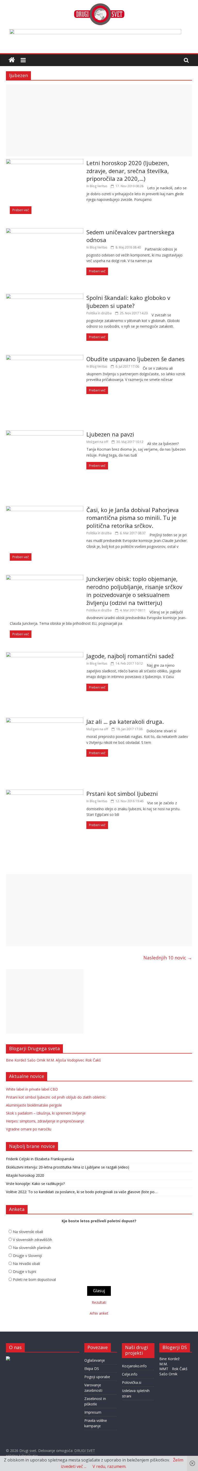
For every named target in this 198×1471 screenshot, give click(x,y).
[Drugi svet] (99, 5)
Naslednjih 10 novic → (167, 958)
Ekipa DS (91, 1368)
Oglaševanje (94, 1360)
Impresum (92, 1412)
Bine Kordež (16, 1060)
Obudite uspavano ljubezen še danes (135, 359)
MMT (163, 1368)
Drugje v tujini (24, 1271)
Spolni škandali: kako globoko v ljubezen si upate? (128, 301)
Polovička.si (131, 1382)
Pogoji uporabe (97, 1376)
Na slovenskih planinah (32, 1247)
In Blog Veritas (96, 186)
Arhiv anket (99, 1313)
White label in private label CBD (32, 1089)
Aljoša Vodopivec (70, 1060)
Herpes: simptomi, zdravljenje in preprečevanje (45, 1121)
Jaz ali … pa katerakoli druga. (125, 721)
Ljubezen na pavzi (110, 434)
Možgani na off (97, 442)
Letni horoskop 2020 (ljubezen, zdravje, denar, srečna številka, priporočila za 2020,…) (127, 171)
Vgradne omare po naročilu (28, 1129)
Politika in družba (99, 313)
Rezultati (99, 1302)
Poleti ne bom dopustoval (34, 1279)
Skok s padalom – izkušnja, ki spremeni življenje (46, 1113)
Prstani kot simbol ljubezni (122, 793)
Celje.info (129, 1374)
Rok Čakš (93, 1060)
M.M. (50, 1060)
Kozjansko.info (134, 1365)
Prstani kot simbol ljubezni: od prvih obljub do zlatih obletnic (56, 1097)
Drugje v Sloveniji (27, 1255)
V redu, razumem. (109, 1466)
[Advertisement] (99, 120)
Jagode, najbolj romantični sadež (130, 656)
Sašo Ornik (36, 1060)
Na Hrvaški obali (26, 1263)
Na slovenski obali (28, 1231)
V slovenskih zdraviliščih (32, 1239)
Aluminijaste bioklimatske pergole (34, 1105)
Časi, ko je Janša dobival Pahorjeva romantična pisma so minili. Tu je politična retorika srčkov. (132, 518)
